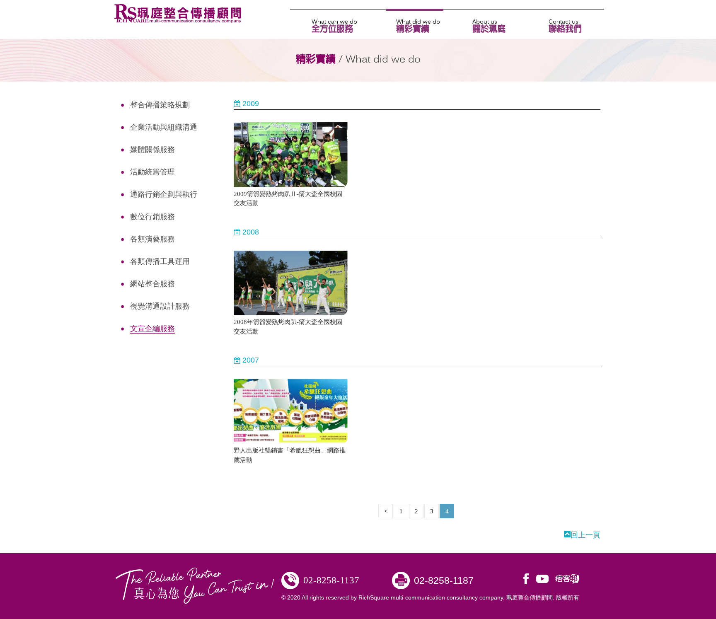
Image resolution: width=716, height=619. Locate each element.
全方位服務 (332, 25)
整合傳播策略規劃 (160, 105)
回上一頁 (585, 535)
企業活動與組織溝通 (163, 127)
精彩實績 (412, 25)
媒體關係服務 (152, 149)
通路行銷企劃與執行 (163, 194)
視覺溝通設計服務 (160, 306)
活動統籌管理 (152, 172)
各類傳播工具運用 (160, 261)
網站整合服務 (152, 284)
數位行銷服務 (152, 217)
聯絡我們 (565, 25)
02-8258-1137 (331, 580)
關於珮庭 (489, 25)
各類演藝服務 (152, 239)
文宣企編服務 (152, 328)
